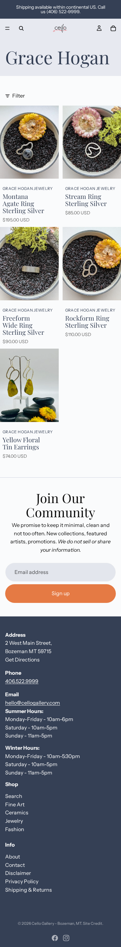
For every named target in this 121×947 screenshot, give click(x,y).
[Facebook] (55, 938)
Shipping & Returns (28, 889)
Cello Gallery (43, 923)
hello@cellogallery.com (32, 702)
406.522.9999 (21, 681)
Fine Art (15, 804)
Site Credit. (93, 923)
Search (13, 796)
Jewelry (14, 821)
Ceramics (16, 812)
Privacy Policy (21, 881)
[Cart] (113, 28)
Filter (18, 95)
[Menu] (7, 28)
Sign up (61, 593)
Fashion (14, 829)
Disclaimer (18, 873)
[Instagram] (66, 938)
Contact (15, 865)
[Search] (21, 28)
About (12, 856)
